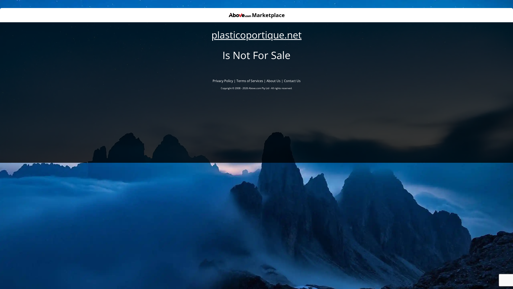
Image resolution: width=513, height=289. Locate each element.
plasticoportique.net (256, 34)
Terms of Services (249, 81)
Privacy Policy (223, 81)
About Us (274, 81)
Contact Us (292, 81)
